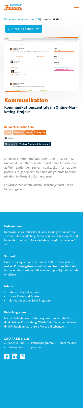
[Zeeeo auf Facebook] (7, 357)
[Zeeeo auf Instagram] (23, 357)
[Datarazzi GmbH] (13, 7)
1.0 (38, 19)
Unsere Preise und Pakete (23, 296)
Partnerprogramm (42, 343)
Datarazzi (10, 19)
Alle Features (26, 19)
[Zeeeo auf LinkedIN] (15, 357)
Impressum (35, 347)
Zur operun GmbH (15, 343)
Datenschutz (15, 347)
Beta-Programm (42, 318)
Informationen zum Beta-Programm (30, 300)
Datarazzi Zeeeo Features (23, 292)
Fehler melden (67, 343)
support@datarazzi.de (64, 270)
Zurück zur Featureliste (23, 29)
